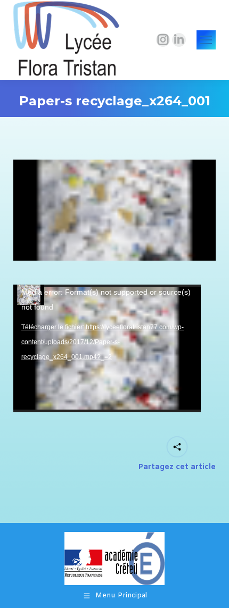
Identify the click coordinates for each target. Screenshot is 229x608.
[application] (107, 348)
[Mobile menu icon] (206, 39)
